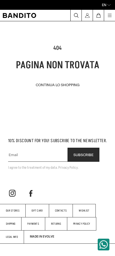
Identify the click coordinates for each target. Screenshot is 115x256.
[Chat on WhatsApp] (103, 244)
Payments (33, 224)
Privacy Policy (81, 224)
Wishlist (84, 210)
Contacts (61, 210)
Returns (56, 224)
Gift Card (37, 210)
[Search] (76, 15)
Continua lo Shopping (58, 84)
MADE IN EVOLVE (42, 236)
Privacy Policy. (68, 167)
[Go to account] (87, 15)
